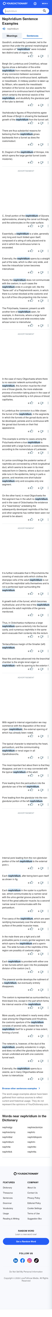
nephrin (31, 1142)
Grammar (7, 1203)
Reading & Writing (11, 1218)
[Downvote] (41, 56)
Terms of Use (33, 1213)
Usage (6, 1213)
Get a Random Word (26, 1241)
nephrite (6, 1146)
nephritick (7, 1151)
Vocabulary (8, 1208)
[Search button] (44, 11)
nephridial (7, 1137)
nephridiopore (34, 1137)
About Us (31, 1187)
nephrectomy (8, 1132)
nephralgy (7, 1127)
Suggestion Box (34, 1218)
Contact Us (32, 1192)
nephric (31, 1132)
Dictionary (7, 1187)
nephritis (31, 1151)
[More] (48, 56)
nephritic (31, 1146)
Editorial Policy (34, 1203)
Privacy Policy (33, 1197)
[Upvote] (31, 56)
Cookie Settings (34, 1208)
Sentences (32, 35)
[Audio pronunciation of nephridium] (4, 28)
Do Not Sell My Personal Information (26, 1271)
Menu (45, 3)
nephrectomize (35, 1127)
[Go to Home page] (15, 3)
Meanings (12, 35)
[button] (35, 3)
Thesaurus (8, 1192)
